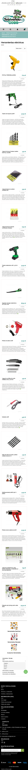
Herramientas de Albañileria (9, 674)
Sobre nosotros (4, 716)
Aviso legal (3, 700)
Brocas (5, 665)
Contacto (3, 718)
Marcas (3, 714)
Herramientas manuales (8, 670)
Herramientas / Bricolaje (7, 658)
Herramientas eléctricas (8, 661)
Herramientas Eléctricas (14, 631)
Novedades (4, 710)
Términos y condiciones (6, 691)
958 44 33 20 (19, 3)
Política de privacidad (6, 702)
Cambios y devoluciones (7, 693)
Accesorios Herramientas (14, 653)
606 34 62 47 (5, 733)
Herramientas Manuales (14, 642)
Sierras (5, 666)
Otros (5, 668)
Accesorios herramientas (8, 672)
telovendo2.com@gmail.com (9, 736)
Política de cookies (5, 704)
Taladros (6, 663)
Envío (2, 689)
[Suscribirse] (22, 750)
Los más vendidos (5, 712)
